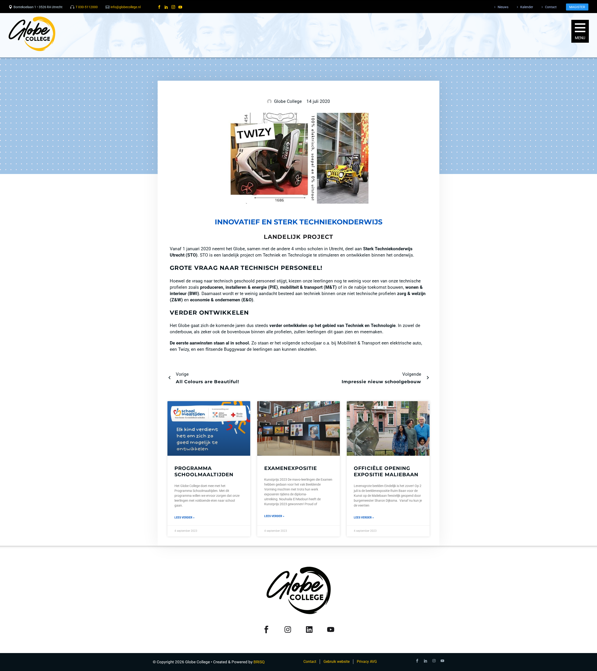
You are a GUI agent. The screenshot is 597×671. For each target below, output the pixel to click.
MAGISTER (577, 7)
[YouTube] (180, 7)
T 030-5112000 (87, 7)
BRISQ (259, 662)
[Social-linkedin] (425, 661)
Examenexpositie (290, 468)
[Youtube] (442, 661)
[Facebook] (159, 7)
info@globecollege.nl (126, 7)
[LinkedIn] (166, 7)
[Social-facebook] (417, 661)
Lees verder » (184, 517)
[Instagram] (173, 7)
